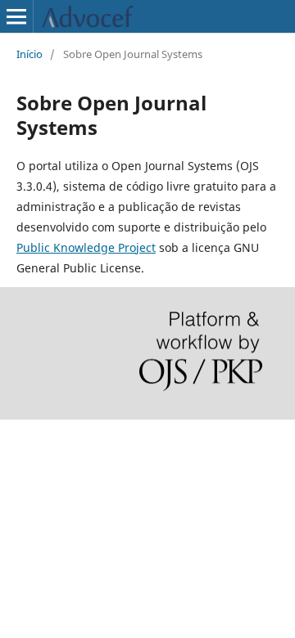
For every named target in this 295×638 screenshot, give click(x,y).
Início (29, 54)
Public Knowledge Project (86, 247)
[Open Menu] (16, 16)
